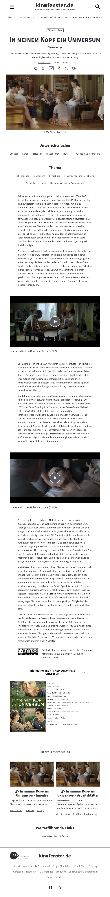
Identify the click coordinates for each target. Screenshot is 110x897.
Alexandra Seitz (44, 63)
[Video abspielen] (55, 321)
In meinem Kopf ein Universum (87, 17)
